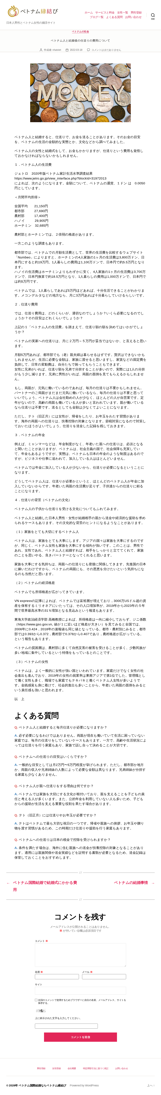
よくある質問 (114, 17)
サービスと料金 (105, 12)
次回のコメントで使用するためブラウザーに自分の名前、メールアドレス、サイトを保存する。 (82, 1001)
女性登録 (56, 1068)
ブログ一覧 (97, 17)
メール (87, 972)
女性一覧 (122, 12)
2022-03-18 (76, 50)
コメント (41, 941)
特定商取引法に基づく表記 (95, 1068)
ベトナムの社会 (80, 31)
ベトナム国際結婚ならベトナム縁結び (42, 1085)
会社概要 (72, 1068)
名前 (39, 972)
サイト (38, 984)
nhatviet (57, 50)
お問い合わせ (133, 17)
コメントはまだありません (106, 50)
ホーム (89, 12)
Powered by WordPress (84, 1085)
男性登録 (136, 12)
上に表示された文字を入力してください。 (58, 1018)
